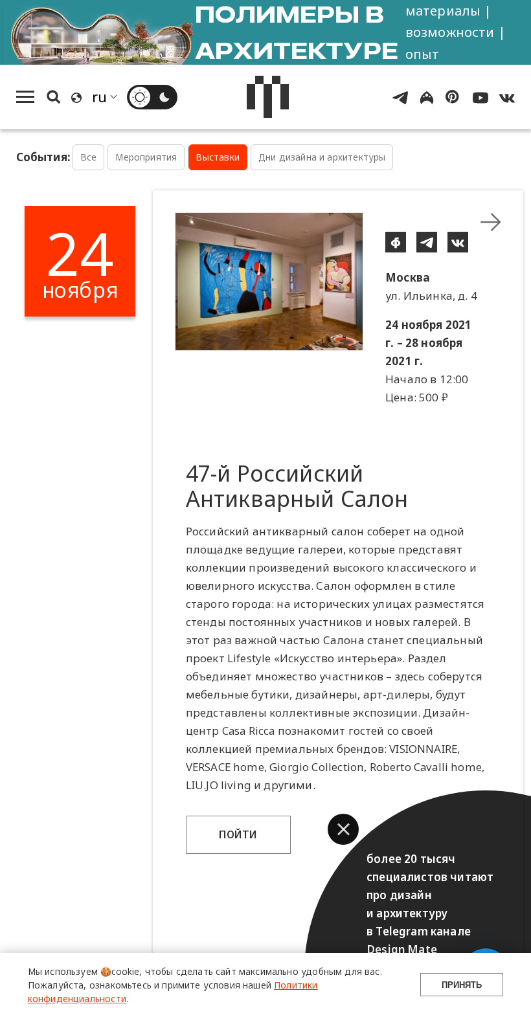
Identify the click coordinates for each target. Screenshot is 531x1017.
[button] (343, 829)
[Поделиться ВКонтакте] (457, 242)
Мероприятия (146, 157)
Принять (462, 985)
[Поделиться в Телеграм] (426, 242)
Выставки (217, 157)
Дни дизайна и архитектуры (321, 157)
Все (88, 157)
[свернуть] (490, 222)
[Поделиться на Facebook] (395, 242)
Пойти (238, 834)
